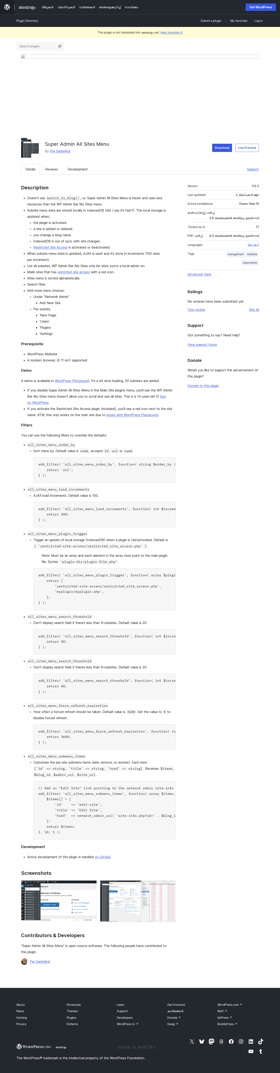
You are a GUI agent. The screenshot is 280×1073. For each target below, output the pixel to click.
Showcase (74, 1004)
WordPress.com (229, 1004)
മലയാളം (61, 1047)
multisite (252, 254)
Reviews (51, 169)
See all (254, 310)
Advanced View (199, 274)
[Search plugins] (60, 46)
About (20, 1004)
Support (253, 169)
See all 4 (253, 245)
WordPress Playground (72, 381)
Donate (174, 1017)
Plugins (71, 1017)
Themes (72, 1011)
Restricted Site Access (50, 247)
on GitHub (102, 857)
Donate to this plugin (203, 386)
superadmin (250, 262)
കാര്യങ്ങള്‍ (175, 1011)
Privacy (21, 1024)
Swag (172, 1024)
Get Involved (176, 1004)
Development (78, 169)
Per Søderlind (60, 151)
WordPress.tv (128, 1024)
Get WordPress (260, 7)
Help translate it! (171, 32)
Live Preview (247, 147)
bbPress (224, 1017)
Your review (196, 310)
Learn (120, 1004)
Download (222, 147)
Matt (222, 1011)
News (20, 1011)
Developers (125, 1017)
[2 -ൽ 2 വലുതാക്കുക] (170, 886)
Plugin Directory (27, 20)
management (236, 254)
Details (30, 169)
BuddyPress (227, 1024)
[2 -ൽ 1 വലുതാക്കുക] (91, 886)
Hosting (21, 1017)
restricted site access (74, 272)
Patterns (72, 1024)
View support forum (202, 345)
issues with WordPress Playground (132, 415)
